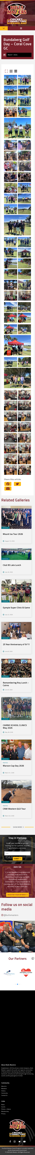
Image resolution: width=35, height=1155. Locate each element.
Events (3, 1107)
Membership (5, 1111)
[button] (17, 984)
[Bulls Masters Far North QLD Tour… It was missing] (17, 938)
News (3, 1104)
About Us (4, 1086)
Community (4, 1093)
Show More (17, 827)
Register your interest (17, 895)
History (3, 1091)
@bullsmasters (10, 915)
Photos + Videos (6, 1109)
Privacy (3, 1114)
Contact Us (4, 1095)
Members (4, 1088)
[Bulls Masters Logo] (17, 1128)
